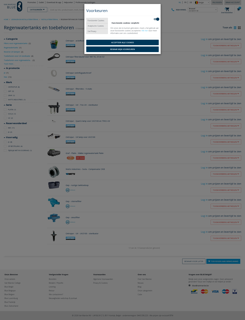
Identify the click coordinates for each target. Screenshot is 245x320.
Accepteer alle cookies (122, 42)
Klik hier (145, 30)
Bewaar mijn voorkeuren (122, 49)
